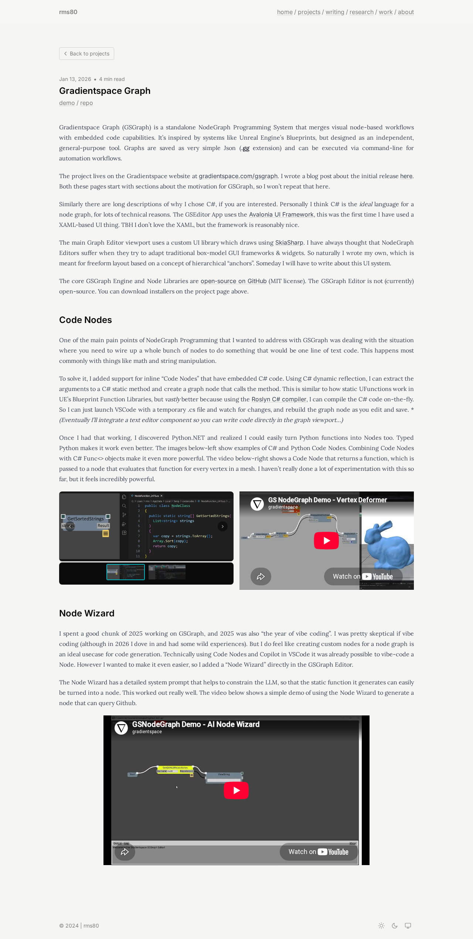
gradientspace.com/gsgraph (238, 176)
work (386, 12)
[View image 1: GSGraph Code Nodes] (125, 572)
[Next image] (223, 526)
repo (86, 102)
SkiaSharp (289, 242)
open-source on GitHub (234, 281)
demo (67, 102)
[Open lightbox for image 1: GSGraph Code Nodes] (146, 526)
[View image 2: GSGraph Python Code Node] (167, 572)
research (362, 12)
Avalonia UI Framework (281, 214)
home (285, 12)
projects (309, 12)
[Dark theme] (395, 926)
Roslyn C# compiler (279, 399)
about (406, 12)
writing (335, 12)
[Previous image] (70, 526)
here (406, 176)
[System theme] (408, 926)
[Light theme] (381, 926)
